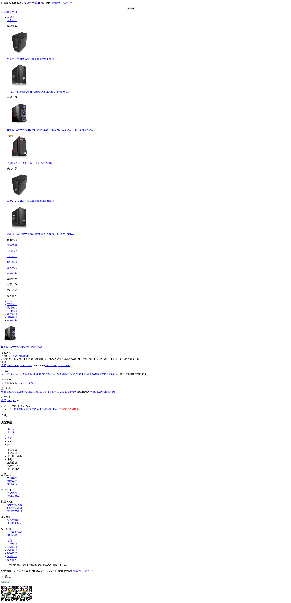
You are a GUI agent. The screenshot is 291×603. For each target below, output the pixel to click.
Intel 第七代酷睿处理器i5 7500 (98, 374)
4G (14, 400)
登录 (29, 2)
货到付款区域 (14, 505)
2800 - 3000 (51, 365)
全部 (3, 365)
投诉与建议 (13, 496)
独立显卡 (22, 383)
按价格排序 (38, 409)
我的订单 (67, 2)
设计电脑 (12, 307)
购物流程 (12, 481)
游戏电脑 (12, 317)
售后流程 (12, 477)
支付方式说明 (14, 511)
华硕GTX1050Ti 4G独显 (102, 391)
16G (9, 400)
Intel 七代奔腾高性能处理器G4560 (33, 374)
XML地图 (12, 535)
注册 (37, 2)
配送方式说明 (14, 508)
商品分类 (12, 17)
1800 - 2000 (26, 365)
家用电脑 (12, 314)
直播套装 (12, 304)
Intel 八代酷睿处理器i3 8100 (66, 374)
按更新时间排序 (52, 409)
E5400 (10, 374)
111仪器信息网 (9, 11)
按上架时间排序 (23, 409)
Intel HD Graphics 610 (45, 391)
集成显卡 (33, 383)
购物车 (57, 2)
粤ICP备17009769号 (83, 571)
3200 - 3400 (64, 365)
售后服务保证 (14, 523)
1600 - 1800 (13, 365)
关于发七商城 (14, 532)
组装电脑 (12, 20)
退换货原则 (13, 520)
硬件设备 (12, 273)
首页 (9, 301)
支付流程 (12, 484)
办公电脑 (12, 311)
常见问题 (12, 493)
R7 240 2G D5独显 (66, 391)
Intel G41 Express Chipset (19, 391)
